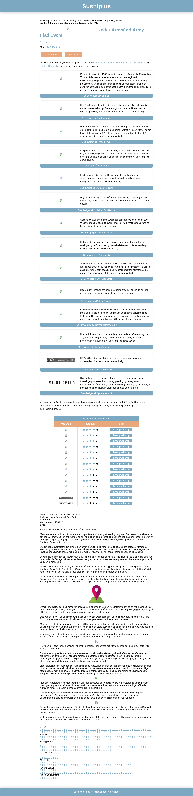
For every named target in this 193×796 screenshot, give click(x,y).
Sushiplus (96, 6)
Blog (87, 792)
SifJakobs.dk (140, 62)
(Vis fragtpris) (53, 47)
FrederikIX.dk (126, 62)
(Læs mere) (45, 42)
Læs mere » (52, 54)
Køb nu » (73, 54)
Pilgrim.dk (97, 62)
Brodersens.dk (110, 62)
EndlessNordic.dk (49, 66)
